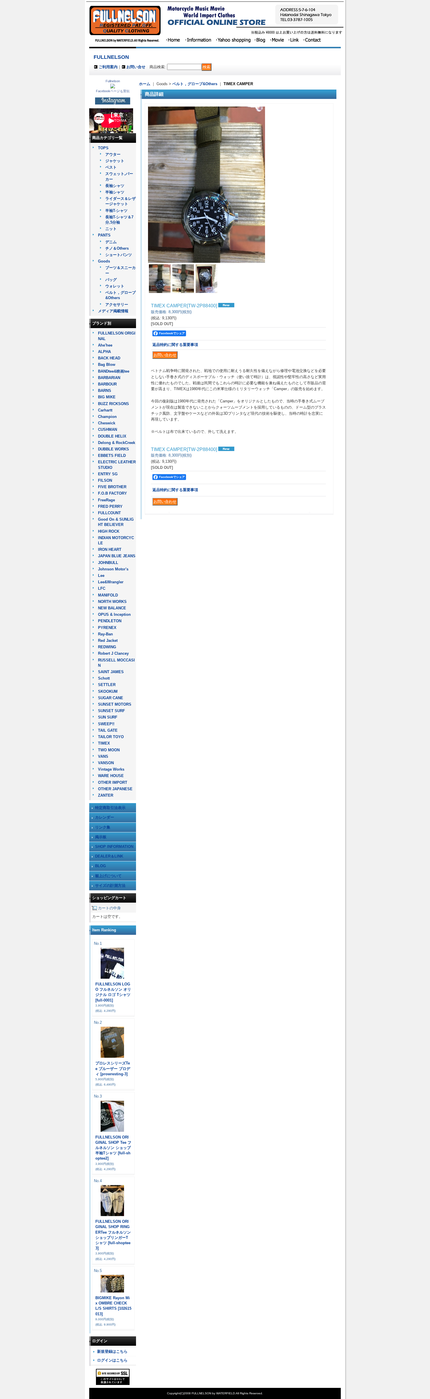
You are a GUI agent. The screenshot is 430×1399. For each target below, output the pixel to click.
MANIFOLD (108, 595)
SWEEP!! (106, 724)
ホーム (144, 84)
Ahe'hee (105, 345)
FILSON (105, 480)
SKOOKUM (108, 691)
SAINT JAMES (111, 672)
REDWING (107, 647)
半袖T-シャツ (116, 210)
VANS (103, 756)
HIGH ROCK (108, 531)
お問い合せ (135, 67)
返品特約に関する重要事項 (175, 344)
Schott (104, 678)
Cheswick (106, 423)
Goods (104, 261)
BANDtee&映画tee (113, 371)
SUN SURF (107, 717)
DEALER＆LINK (109, 856)
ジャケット (114, 161)
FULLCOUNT (109, 513)
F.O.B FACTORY (112, 493)
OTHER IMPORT (112, 782)
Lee (101, 575)
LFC (101, 588)
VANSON (106, 763)
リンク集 (102, 827)
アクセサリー (116, 304)
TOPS (103, 148)
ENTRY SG (108, 474)
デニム (111, 242)
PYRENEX (107, 627)
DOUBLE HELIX (112, 436)
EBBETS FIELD (112, 455)
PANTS (104, 235)
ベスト (111, 167)
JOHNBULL (108, 562)
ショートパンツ (118, 255)
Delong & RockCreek (116, 442)
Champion (107, 416)
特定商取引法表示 (110, 807)
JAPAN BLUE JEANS (116, 556)
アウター (113, 154)
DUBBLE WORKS (113, 449)
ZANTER (105, 795)
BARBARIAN (109, 378)
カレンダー (104, 817)
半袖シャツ (114, 192)
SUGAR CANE (110, 698)
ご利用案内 (108, 67)
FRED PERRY (110, 506)
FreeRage (106, 500)
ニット (111, 229)
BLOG (100, 866)
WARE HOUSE (111, 776)
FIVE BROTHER (112, 487)
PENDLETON (109, 621)
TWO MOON (109, 750)
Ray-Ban (105, 634)
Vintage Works (111, 769)
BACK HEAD (109, 358)
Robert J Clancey (113, 653)
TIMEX (104, 743)
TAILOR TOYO (111, 737)
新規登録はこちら (112, 1351)
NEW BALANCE (112, 608)
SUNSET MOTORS (114, 704)
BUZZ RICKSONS (113, 404)
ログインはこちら (112, 1360)
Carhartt (105, 410)
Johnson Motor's (113, 569)
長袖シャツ (114, 186)
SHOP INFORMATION (114, 846)
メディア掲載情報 (113, 311)
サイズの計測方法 (110, 885)
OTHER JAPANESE (115, 789)
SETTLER (107, 685)
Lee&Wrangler (110, 582)
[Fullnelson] (112, 87)
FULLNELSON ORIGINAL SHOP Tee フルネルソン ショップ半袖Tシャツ (113, 1148)
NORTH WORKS (112, 601)
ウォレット (114, 286)
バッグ (111, 279)
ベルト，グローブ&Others (194, 84)
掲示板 (100, 837)
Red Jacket (108, 640)
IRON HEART (109, 549)
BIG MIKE (107, 397)
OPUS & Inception (114, 614)
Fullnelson (113, 81)
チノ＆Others (117, 248)
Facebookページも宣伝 (113, 91)
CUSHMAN (107, 429)
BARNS (104, 390)
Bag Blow (106, 364)
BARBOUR (107, 384)
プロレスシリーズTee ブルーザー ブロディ (112, 1068)
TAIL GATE (108, 730)
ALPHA (104, 351)
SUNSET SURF (111, 711)
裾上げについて (108, 876)
